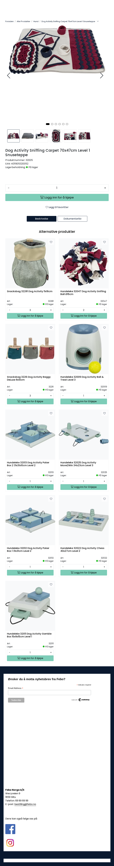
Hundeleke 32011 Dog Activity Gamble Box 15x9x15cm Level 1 (29, 635)
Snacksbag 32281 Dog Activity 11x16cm (29, 291)
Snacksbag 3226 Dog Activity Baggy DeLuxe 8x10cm (29, 378)
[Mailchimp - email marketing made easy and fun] (80, 699)
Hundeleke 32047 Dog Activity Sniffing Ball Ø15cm (83, 293)
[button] (48, 124)
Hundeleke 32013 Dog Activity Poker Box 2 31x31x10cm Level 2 (28, 464)
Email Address (15, 688)
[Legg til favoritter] (51, 242)
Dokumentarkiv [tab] (72, 218)
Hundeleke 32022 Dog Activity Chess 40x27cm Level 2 (82, 550)
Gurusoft (57, 860)
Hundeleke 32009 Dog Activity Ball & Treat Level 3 (82, 378)
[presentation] (9, 75)
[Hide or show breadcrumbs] (98, 21)
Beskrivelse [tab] (41, 218)
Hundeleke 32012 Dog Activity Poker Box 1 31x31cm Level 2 (28, 550)
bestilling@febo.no (25, 804)
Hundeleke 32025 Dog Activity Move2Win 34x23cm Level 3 (78, 464)
